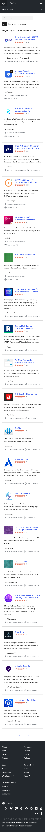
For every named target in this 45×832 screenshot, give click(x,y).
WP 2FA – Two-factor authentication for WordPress (24, 109)
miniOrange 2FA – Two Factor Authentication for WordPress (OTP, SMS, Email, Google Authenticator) (28, 181)
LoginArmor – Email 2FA (25, 700)
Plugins (26, 754)
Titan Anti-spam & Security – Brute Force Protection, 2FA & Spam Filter (27, 147)
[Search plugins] (30, 18)
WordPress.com (9, 783)
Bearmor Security (22, 493)
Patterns (27, 758)
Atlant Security (21, 459)
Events (26, 768)
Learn (4, 765)
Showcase (28, 747)
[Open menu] (41, 3)
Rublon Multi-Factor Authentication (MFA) (24, 327)
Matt (5, 786)
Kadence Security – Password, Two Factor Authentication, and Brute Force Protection (26, 72)
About (4, 747)
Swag (27, 776)
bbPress (6, 790)
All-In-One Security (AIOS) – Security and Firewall (26, 38)
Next (28, 735)
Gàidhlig (10, 803)
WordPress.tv (8, 776)
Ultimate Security (22, 666)
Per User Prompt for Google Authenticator (24, 361)
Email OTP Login (22, 561)
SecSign (18, 428)
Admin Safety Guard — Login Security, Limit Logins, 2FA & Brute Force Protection (27, 596)
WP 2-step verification (25, 255)
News (4, 751)
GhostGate (19, 632)
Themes (27, 751)
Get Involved (29, 765)
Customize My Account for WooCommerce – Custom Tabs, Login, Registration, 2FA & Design (27, 290)
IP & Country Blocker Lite (26, 394)
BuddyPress (8, 794)
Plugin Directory (7, 9)
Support (5, 768)
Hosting (5, 754)
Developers (6, 772)
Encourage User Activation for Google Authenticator (26, 528)
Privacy (5, 758)
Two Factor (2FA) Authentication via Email (25, 218)
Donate (27, 772)
